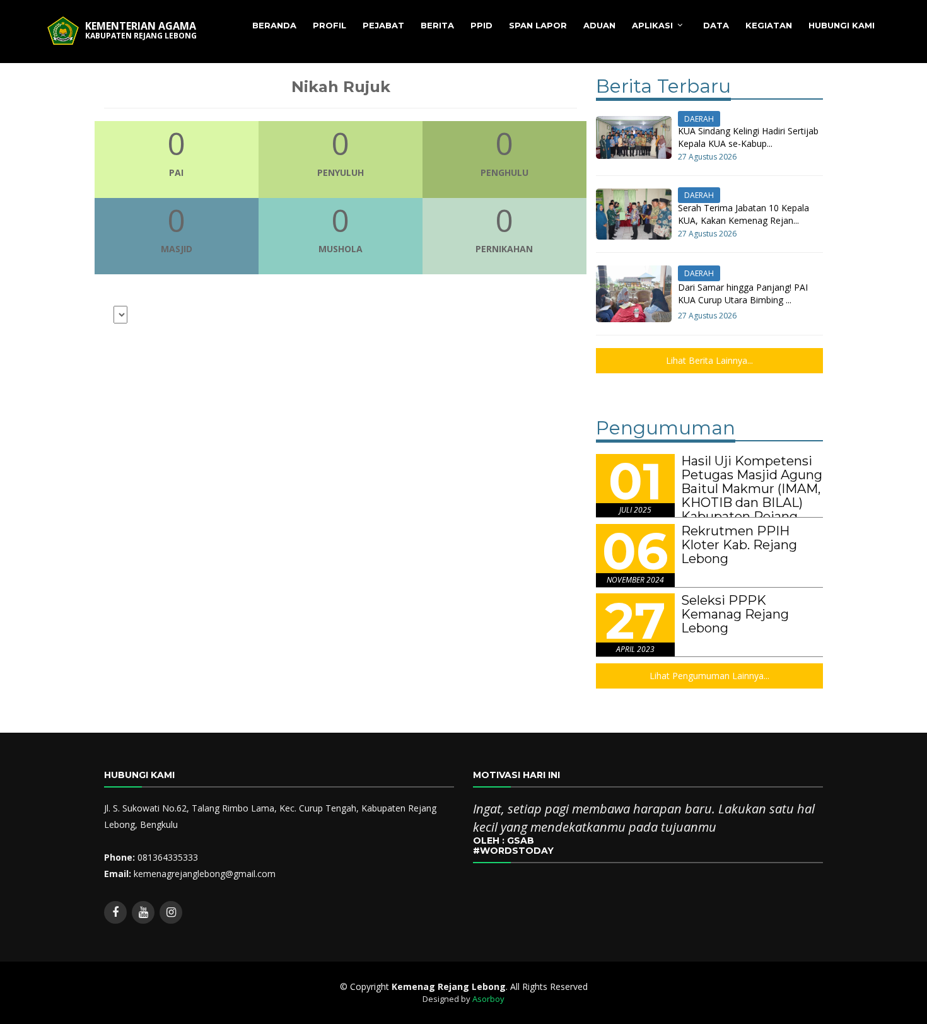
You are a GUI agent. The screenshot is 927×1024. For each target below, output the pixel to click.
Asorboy (488, 998)
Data (716, 25)
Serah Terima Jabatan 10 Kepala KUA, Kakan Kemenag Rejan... (743, 214)
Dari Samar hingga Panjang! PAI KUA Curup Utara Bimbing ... (743, 293)
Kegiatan (768, 25)
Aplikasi (652, 25)
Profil (329, 25)
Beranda (274, 25)
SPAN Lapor (538, 25)
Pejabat (383, 25)
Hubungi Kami (841, 25)
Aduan (599, 25)
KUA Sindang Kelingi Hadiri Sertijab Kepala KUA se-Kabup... (748, 137)
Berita (437, 25)
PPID (481, 25)
